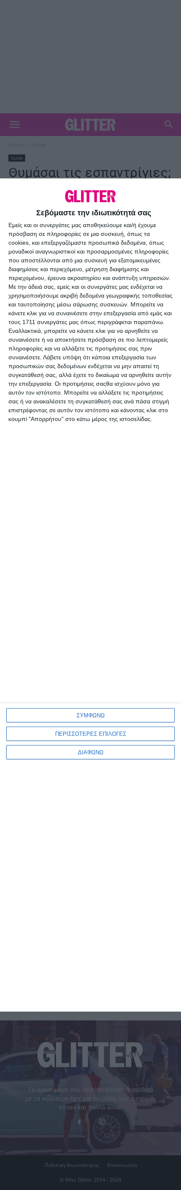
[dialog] (90, 595)
